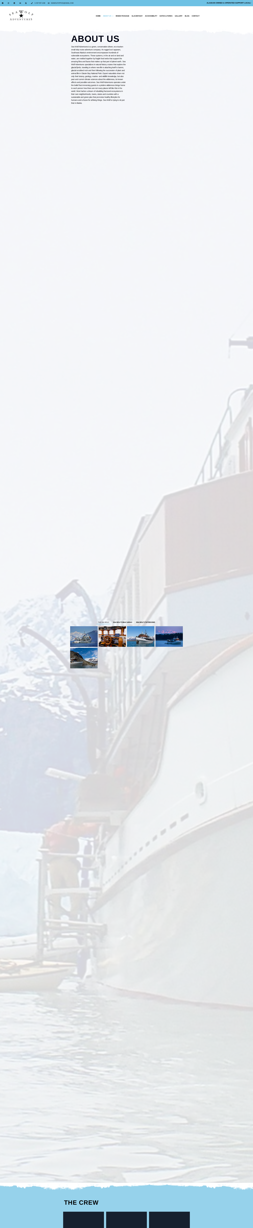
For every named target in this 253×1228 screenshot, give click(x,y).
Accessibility (151, 16)
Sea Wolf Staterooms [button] (145, 622)
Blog (187, 16)
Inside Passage (122, 16)
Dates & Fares (166, 16)
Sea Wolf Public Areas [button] (122, 622)
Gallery (178, 16)
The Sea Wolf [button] (103, 622)
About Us (107, 16)
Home (98, 16)
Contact (196, 16)
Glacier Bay (137, 16)
